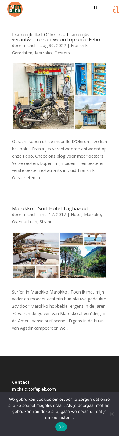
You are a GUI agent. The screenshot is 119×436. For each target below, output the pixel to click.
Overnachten (24, 222)
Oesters (62, 53)
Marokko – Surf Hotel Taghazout (50, 208)
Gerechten (22, 53)
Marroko (43, 53)
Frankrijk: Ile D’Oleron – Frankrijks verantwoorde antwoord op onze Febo (56, 37)
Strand (46, 222)
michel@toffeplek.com (34, 389)
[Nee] (111, 414)
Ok (61, 426)
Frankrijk (79, 45)
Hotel (76, 214)
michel (29, 45)
